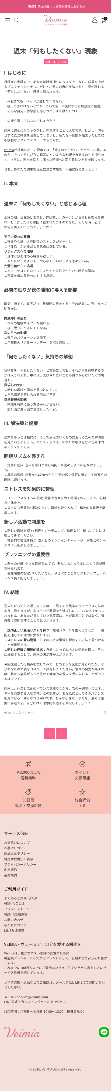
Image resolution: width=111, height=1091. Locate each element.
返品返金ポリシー (17, 853)
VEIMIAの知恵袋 (15, 914)
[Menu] (7, 20)
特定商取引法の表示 (18, 859)
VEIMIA (47, 1069)
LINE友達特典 (14, 930)
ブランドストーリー (18, 908)
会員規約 (10, 875)
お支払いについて (17, 842)
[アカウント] (95, 20)
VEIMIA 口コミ (14, 903)
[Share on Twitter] (105, 712)
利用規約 (10, 869)
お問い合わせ (13, 919)
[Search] (16, 20)
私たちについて (15, 925)
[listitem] (55, 6)
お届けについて (15, 847)
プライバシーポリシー (20, 864)
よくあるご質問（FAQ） (21, 898)
